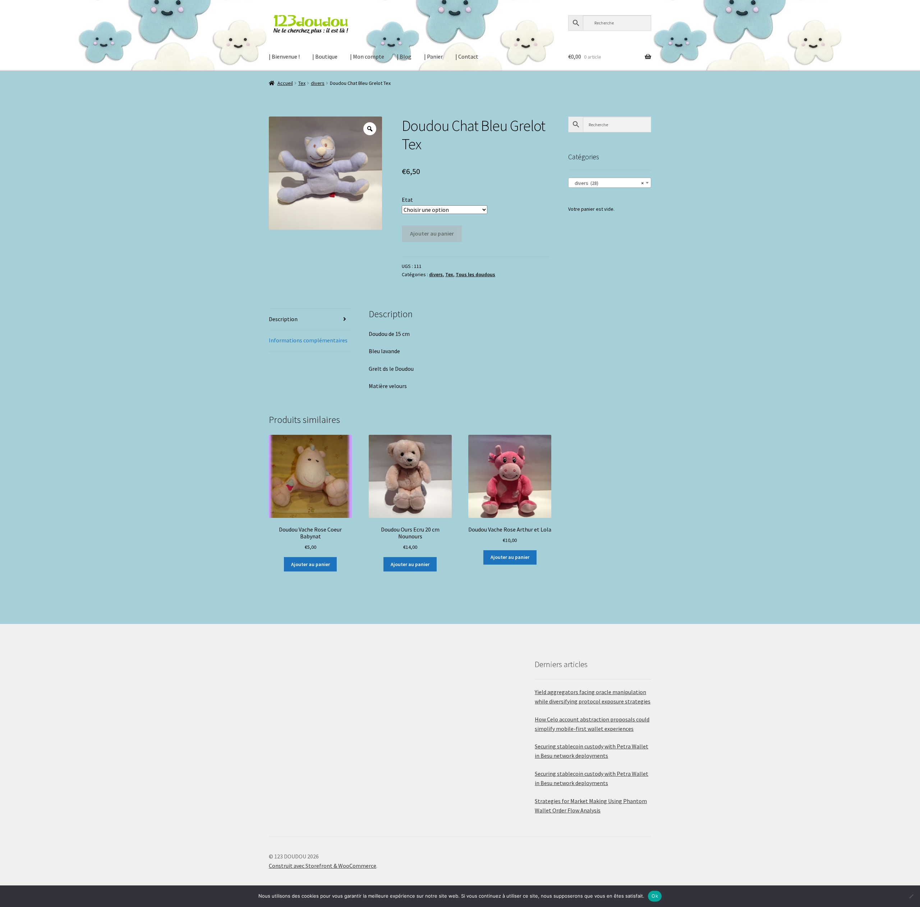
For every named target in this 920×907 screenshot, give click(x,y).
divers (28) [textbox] (607, 183)
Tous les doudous (475, 274)
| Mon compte (367, 56)
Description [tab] (283, 319)
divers (318, 83)
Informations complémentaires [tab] (308, 340)
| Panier (433, 56)
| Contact (466, 56)
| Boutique (324, 56)
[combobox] (609, 183)
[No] (911, 896)
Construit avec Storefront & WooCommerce (322, 865)
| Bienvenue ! (284, 56)
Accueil (285, 83)
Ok (655, 896)
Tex (301, 83)
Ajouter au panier (432, 233)
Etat (407, 199)
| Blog (404, 56)
